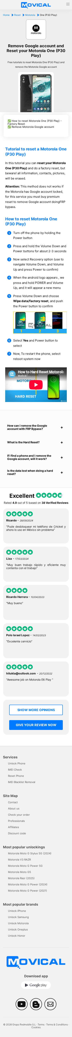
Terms (41, 1024)
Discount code (17, 833)
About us (13, 808)
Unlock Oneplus (18, 929)
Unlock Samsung (18, 917)
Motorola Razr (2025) (21, 878)
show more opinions (36, 710)
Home (6, 14)
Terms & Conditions (57, 1024)
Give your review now (36, 725)
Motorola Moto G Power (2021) (27, 890)
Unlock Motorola (18, 923)
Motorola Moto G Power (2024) (27, 884)
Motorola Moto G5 (19, 872)
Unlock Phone (16, 763)
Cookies (36, 1027)
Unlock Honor (16, 935)
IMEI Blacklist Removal (21, 782)
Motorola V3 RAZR (19, 859)
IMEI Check (15, 769)
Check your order (19, 814)
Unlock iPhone (17, 910)
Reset (17, 14)
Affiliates (13, 827)
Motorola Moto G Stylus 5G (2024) (29, 853)
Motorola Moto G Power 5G (25, 865)
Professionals (16, 820)
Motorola (30, 14)
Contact (13, 802)
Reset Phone (16, 775)
